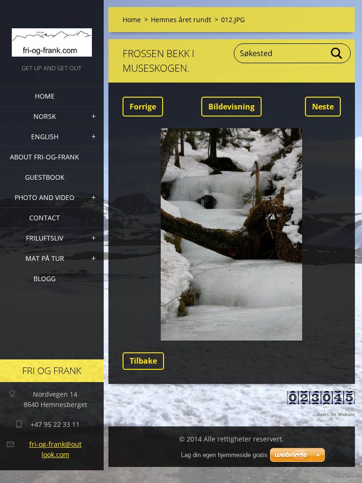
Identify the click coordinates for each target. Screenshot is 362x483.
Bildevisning (231, 106)
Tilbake (143, 361)
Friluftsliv (44, 237)
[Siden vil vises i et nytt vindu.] (231, 234)
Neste (323, 106)
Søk (337, 53)
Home (45, 96)
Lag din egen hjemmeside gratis (224, 454)
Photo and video (44, 197)
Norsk (44, 116)
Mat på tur (44, 258)
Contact (44, 217)
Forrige (143, 106)
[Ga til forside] (52, 31)
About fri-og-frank (44, 156)
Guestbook (45, 177)
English (44, 136)
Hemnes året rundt (181, 19)
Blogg (44, 278)
